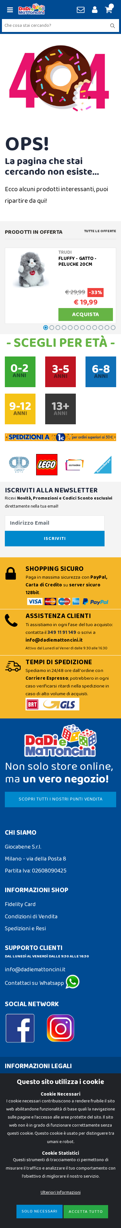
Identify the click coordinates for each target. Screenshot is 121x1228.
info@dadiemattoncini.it (35, 969)
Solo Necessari (39, 1211)
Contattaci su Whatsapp (35, 983)
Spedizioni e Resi (25, 928)
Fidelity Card (20, 904)
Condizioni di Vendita (31, 916)
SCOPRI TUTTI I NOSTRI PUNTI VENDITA (61, 799)
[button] (107, 10)
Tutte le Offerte (100, 231)
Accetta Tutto (86, 1211)
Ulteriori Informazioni (61, 1192)
